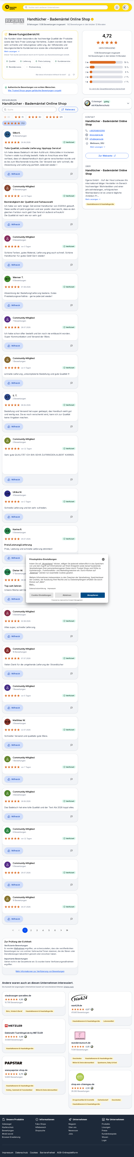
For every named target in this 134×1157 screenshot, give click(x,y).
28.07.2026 (25, 327)
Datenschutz (21, 1152)
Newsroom (73, 1130)
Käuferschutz (7, 1127)
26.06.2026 (25, 142)
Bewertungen (8, 1130)
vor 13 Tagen (26, 196)
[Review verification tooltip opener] (92, 19)
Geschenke (77, 1058)
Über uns (72, 1127)
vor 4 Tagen (26, 368)
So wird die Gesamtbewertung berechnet (107, 89)
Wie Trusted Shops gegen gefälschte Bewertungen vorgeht (34, 90)
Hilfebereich (40, 1127)
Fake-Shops (40, 1124)
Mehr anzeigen (96, 147)
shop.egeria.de (96, 135)
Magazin (72, 1124)
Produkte (106, 1124)
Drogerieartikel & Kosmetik (83, 1100)
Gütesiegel (6, 1124)
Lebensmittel (109, 1021)
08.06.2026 (25, 405)
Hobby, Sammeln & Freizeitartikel (19, 1090)
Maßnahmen (19, 948)
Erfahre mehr (69, 987)
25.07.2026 (25, 907)
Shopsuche (40, 1130)
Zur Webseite (106, 155)
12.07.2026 (25, 730)
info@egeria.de (96, 139)
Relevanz (70, 109)
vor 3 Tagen (26, 246)
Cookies (34, 1152)
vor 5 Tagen (26, 696)
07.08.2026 (25, 287)
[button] (117, 7)
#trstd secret (7, 1134)
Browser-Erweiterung (11, 1137)
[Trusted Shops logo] (11, 7)
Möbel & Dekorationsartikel (46, 1090)
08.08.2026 (25, 580)
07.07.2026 (25, 658)
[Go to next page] (61, 930)
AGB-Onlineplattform (67, 1152)
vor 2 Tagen (26, 502)
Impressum (7, 1152)
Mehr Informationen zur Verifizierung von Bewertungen (40, 971)
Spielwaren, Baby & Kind (107, 1063)
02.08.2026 (25, 621)
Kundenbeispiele (109, 1134)
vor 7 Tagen (26, 767)
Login (104, 1140)
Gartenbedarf (103, 1100)
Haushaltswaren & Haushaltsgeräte (100, 204)
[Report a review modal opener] (71, 174)
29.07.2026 (25, 539)
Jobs (71, 1134)
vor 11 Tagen (26, 449)
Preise (104, 1130)
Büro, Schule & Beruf (14, 1011)
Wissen (105, 1137)
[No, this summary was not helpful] (74, 75)
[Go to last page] (67, 930)
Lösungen (106, 1127)
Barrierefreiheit (47, 1152)
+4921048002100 (97, 131)
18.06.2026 (25, 801)
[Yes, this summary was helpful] (69, 75)
